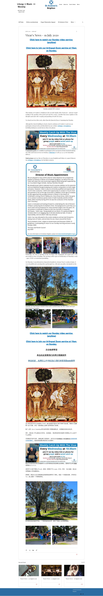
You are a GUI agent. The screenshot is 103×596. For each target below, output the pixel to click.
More (72, 22)
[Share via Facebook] (26, 550)
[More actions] (76, 31)
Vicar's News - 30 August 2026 (28, 579)
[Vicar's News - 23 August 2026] (51, 570)
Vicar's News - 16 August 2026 (74, 579)
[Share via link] (36, 550)
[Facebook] (83, 594)
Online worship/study (32, 22)
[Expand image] (34, 245)
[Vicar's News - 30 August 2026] (29, 570)
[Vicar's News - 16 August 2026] (74, 570)
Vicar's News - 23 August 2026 (51, 579)
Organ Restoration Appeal (48, 22)
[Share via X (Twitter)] (29, 550)
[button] (82, 22)
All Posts (21, 22)
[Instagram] (81, 594)
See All (82, 562)
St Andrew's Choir (63, 22)
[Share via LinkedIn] (33, 550)
